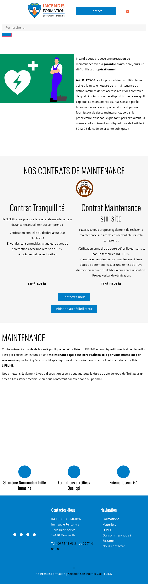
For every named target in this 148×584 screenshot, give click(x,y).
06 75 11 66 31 (68, 543)
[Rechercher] (7, 35)
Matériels (109, 524)
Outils (107, 530)
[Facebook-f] (14, 534)
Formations (111, 519)
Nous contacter (114, 546)
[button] (9, 11)
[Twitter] (34, 534)
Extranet (109, 541)
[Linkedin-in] (21, 534)
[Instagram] (27, 534)
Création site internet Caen (85, 574)
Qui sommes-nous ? (117, 535)
